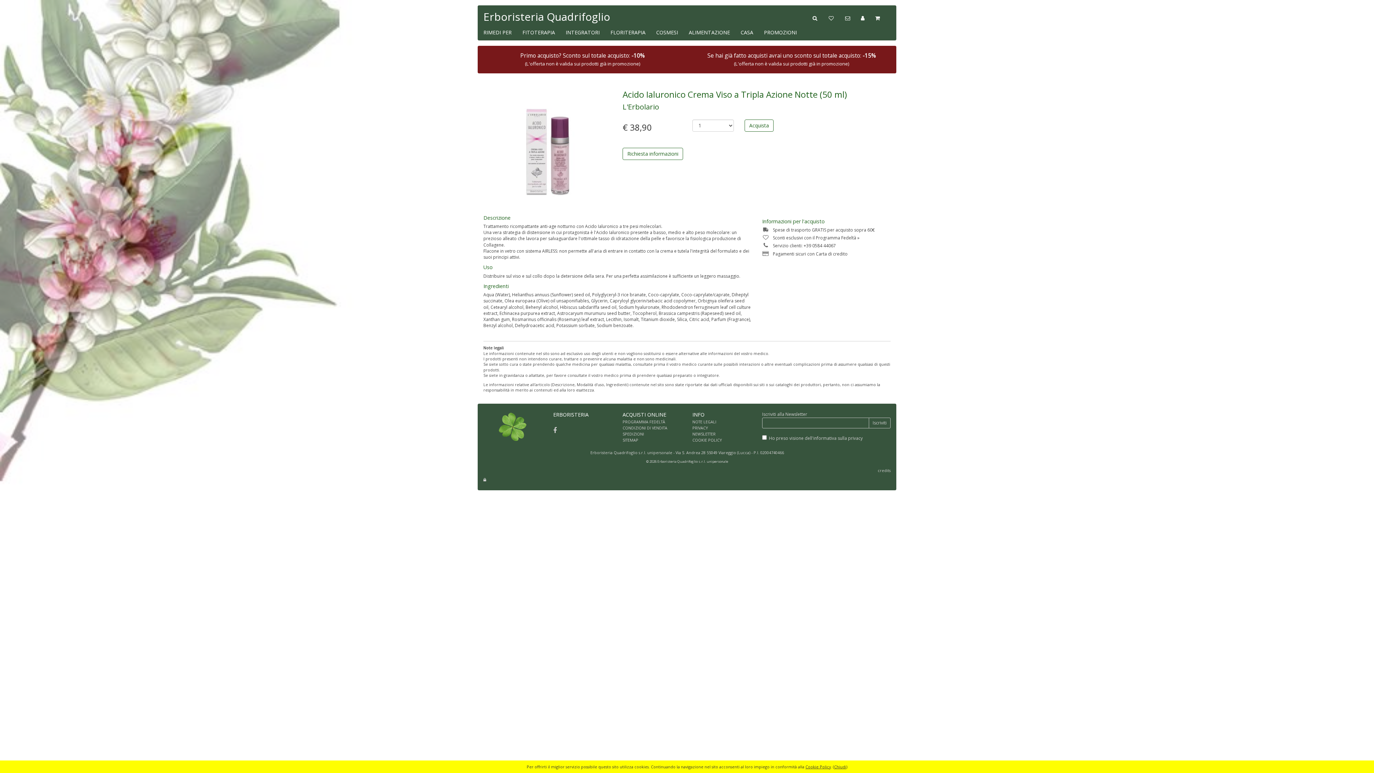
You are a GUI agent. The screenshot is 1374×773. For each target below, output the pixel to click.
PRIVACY (700, 428)
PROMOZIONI (780, 32)
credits (884, 470)
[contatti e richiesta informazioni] (853, 17)
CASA (747, 32)
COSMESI (667, 32)
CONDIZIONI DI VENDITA (645, 428)
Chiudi (840, 766)
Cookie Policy (818, 766)
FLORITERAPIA (627, 32)
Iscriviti (880, 423)
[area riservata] (484, 480)
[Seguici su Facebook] (555, 430)
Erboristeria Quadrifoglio (546, 16)
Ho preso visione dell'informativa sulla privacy (816, 438)
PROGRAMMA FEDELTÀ (644, 421)
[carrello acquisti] (883, 17)
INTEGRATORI (583, 32)
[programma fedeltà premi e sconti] (837, 17)
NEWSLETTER (704, 434)
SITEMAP (630, 440)
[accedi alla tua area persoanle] (868, 17)
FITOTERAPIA (538, 32)
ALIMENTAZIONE (709, 32)
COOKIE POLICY (707, 440)
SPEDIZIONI (633, 434)
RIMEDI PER (497, 32)
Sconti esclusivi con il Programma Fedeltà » (816, 238)
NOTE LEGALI (704, 421)
